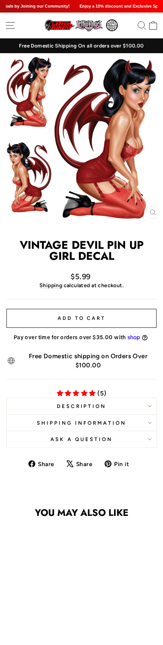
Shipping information (81, 423)
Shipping (50, 285)
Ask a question (81, 439)
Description (82, 406)
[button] (31, 610)
